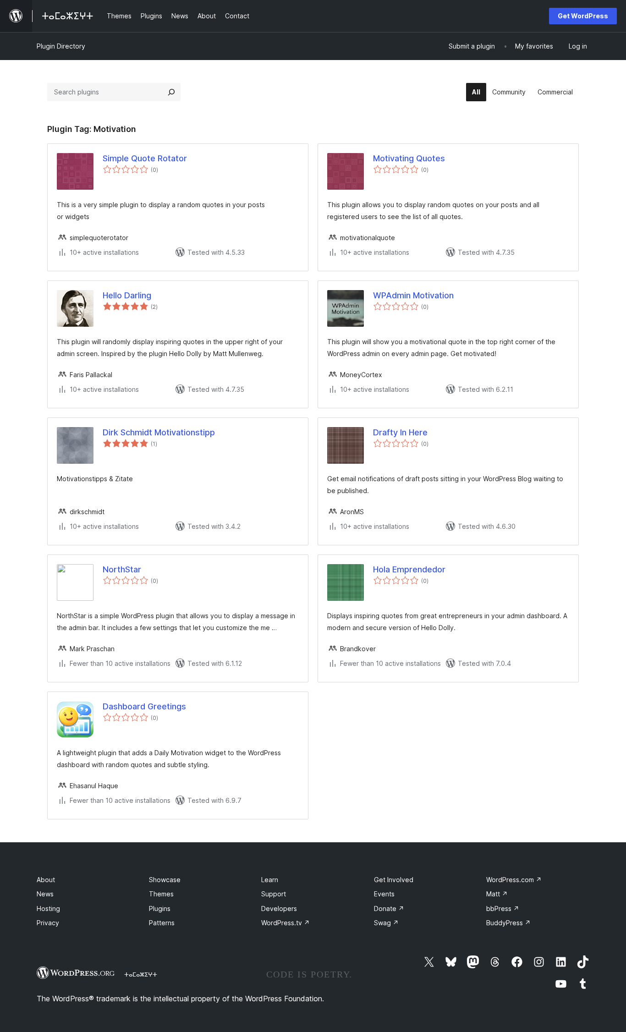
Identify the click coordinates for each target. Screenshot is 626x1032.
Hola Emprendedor (409, 569)
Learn (269, 880)
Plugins (159, 908)
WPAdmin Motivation (413, 295)
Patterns (162, 923)
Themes (161, 894)
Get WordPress (583, 16)
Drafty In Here (400, 432)
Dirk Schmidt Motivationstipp (159, 432)
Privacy (48, 923)
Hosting (48, 908)
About (46, 880)
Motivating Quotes (409, 158)
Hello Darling (127, 295)
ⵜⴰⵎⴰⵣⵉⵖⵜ (140, 974)
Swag (386, 923)
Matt (497, 894)
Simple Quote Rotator (145, 158)
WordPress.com (514, 880)
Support (273, 894)
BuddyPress (508, 923)
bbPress (502, 908)
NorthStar (122, 569)
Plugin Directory (61, 46)
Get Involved (393, 880)
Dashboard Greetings (144, 706)
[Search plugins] (171, 92)
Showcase (165, 880)
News (45, 894)
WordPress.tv (285, 923)
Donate (389, 908)
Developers (279, 908)
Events (384, 894)
